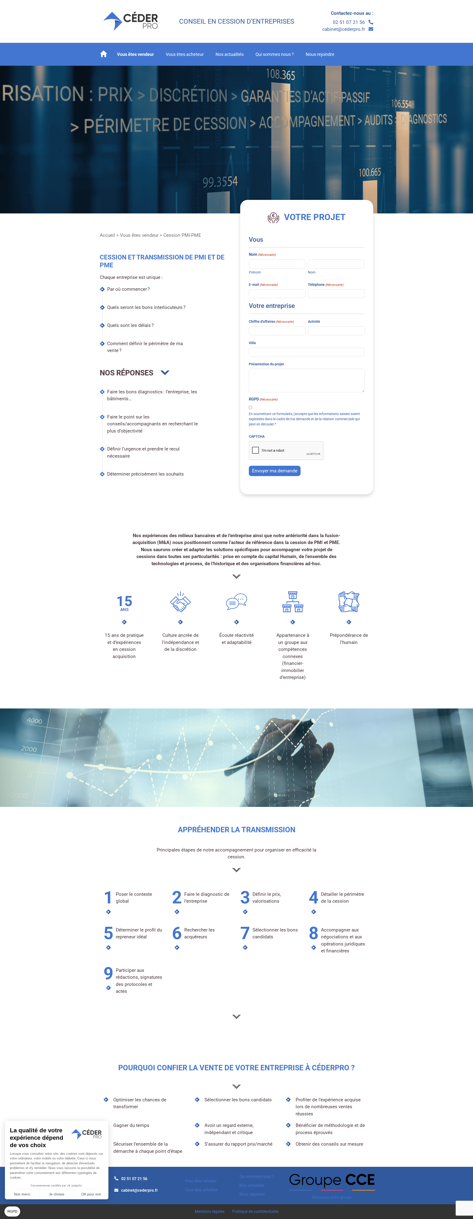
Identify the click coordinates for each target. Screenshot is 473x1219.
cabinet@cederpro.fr (344, 29)
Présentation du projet (266, 364)
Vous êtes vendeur (135, 54)
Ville (252, 343)
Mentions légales (209, 1211)
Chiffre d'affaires (271, 321)
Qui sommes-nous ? (256, 1176)
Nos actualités (230, 54)
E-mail (263, 285)
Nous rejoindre (320, 54)
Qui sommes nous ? (274, 54)
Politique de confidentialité (255, 1211)
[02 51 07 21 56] (116, 1178)
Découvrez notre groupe (332, 1197)
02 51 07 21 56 (349, 22)
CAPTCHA (257, 436)
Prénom (255, 272)
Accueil (107, 235)
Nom (311, 272)
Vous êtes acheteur (185, 54)
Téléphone (325, 285)
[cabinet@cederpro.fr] (116, 1190)
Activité (314, 321)
